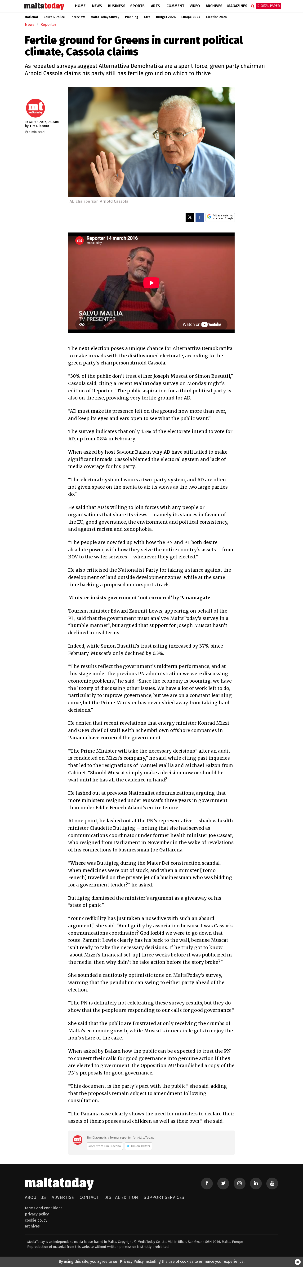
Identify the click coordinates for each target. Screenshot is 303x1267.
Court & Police (54, 17)
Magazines (237, 6)
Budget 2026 (166, 17)
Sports (137, 6)
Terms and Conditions (43, 1208)
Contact (89, 1197)
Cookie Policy (36, 1220)
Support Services (164, 1197)
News (97, 6)
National (31, 17)
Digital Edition (121, 1197)
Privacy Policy (37, 1214)
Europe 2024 (191, 17)
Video (195, 6)
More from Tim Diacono (105, 1146)
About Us (35, 1197)
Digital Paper (268, 6)
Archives (214, 6)
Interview (78, 17)
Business (116, 6)
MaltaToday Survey (104, 17)
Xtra (147, 17)
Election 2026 (216, 17)
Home (80, 6)
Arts (155, 6)
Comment (175, 6)
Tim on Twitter (140, 1146)
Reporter (48, 24)
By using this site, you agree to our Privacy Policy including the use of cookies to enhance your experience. (152, 1261)
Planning (131, 17)
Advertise (63, 1197)
